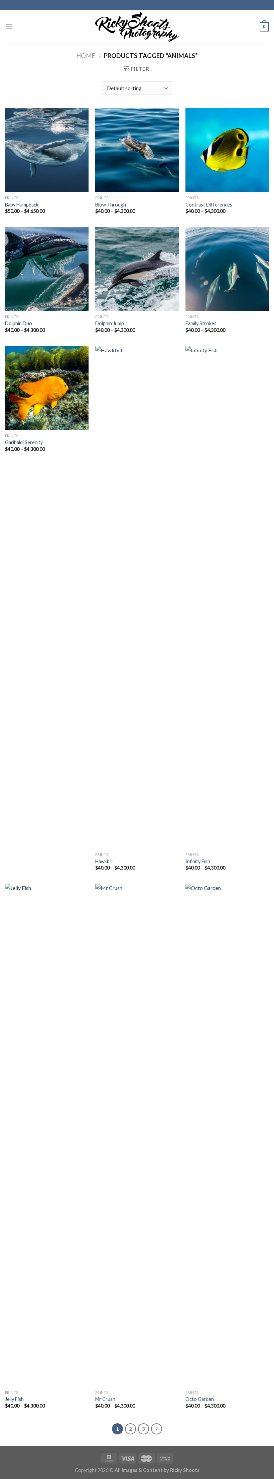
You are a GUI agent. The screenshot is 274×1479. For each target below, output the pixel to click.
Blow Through (110, 205)
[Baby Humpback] (47, 150)
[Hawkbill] (137, 597)
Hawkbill (104, 861)
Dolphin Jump (109, 323)
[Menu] (9, 26)
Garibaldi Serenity (24, 442)
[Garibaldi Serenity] (47, 388)
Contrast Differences (208, 205)
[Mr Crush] (137, 1135)
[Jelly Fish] (47, 1135)
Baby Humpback (21, 205)
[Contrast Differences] (227, 150)
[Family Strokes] (227, 269)
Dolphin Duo (18, 323)
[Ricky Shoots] (137, 27)
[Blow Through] (137, 150)
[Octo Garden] (227, 1135)
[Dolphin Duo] (47, 269)
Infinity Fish (197, 861)
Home (85, 55)
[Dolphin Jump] (137, 269)
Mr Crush (105, 1399)
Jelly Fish (14, 1399)
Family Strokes (201, 323)
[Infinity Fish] (227, 597)
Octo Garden (199, 1399)
